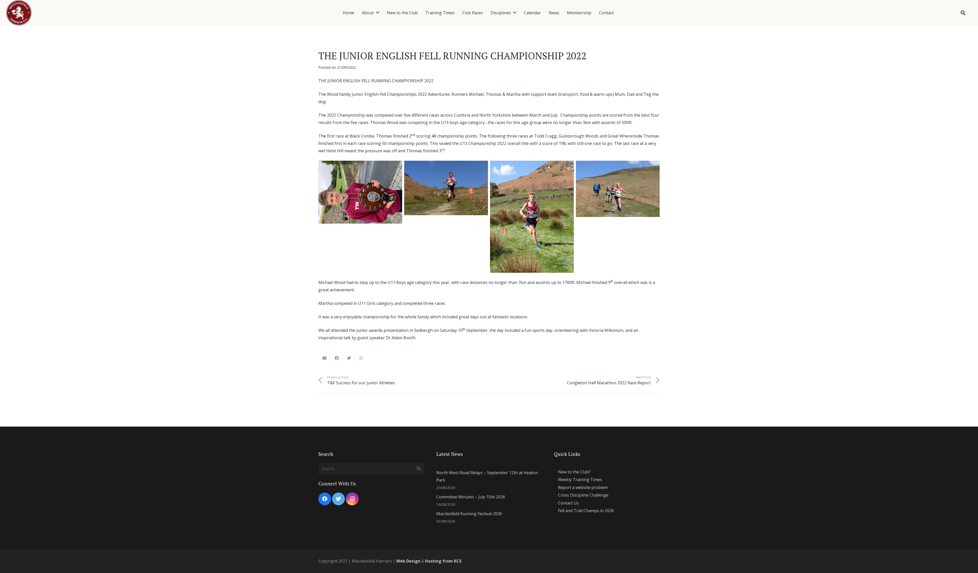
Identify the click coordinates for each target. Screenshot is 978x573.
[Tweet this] (349, 358)
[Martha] (618, 189)
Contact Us (568, 503)
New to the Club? (574, 472)
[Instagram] (352, 499)
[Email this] (324, 358)
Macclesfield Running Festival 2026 (469, 513)
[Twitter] (338, 499)
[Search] (963, 13)
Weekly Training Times (580, 479)
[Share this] (337, 358)
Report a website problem (583, 487)
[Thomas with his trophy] (360, 192)
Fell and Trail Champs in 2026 (586, 510)
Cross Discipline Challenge (583, 495)
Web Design (408, 561)
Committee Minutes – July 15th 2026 (470, 497)
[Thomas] (446, 188)
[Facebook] (324, 499)
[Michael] (532, 217)
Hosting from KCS (443, 561)
